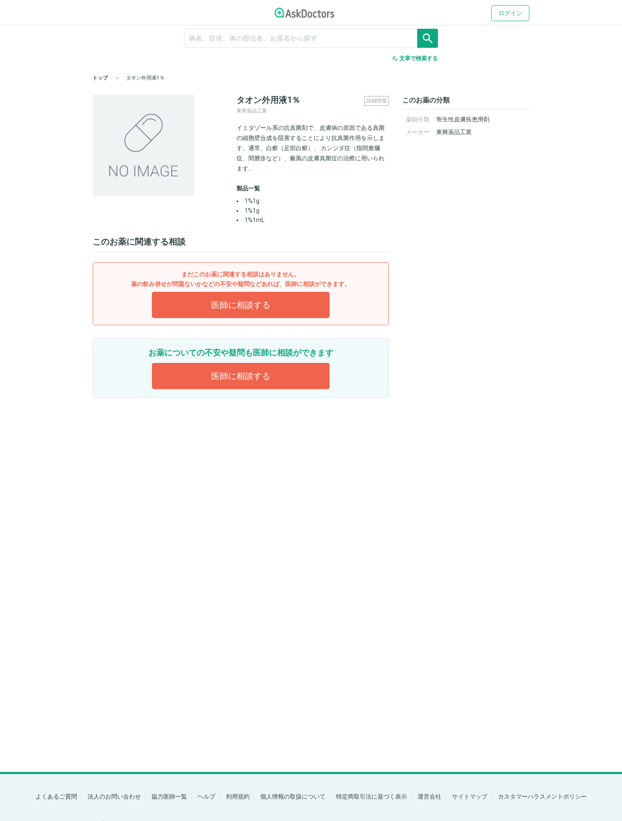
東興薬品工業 (454, 132)
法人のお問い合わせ (114, 796)
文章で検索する (415, 58)
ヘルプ (206, 796)
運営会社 (429, 796)
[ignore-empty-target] (311, 38)
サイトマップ (469, 796)
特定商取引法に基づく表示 (371, 796)
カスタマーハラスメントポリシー (542, 796)
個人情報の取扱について (292, 796)
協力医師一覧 (169, 796)
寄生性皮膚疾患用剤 (463, 119)
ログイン (510, 13)
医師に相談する (240, 305)
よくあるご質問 (56, 796)
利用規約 (238, 796)
